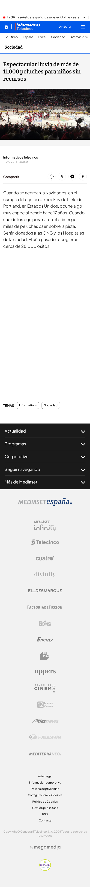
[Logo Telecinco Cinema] (45, 688)
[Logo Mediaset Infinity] (45, 526)
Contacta (45, 820)
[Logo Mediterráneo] (45, 753)
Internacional (79, 37)
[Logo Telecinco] (45, 542)
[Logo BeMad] (45, 656)
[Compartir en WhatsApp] (52, 176)
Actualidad (15, 431)
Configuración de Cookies (45, 795)
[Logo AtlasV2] (45, 721)
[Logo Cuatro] (45, 558)
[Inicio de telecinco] (6, 26)
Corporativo (17, 456)
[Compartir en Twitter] (62, 176)
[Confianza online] (45, 869)
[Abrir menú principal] (83, 26)
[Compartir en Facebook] (83, 176)
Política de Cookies (45, 801)
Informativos (28, 405)
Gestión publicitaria (45, 808)
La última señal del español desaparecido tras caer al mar (46, 17)
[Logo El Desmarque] (45, 590)
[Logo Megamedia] (47, 847)
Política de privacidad (45, 789)
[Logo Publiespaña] (45, 737)
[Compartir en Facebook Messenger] (72, 176)
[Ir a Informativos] (27, 27)
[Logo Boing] (45, 623)
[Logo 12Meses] (45, 705)
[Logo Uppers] (45, 672)
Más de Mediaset (21, 481)
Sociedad (58, 37)
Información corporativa (45, 782)
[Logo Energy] (45, 639)
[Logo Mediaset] (45, 504)
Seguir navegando (22, 469)
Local (42, 37)
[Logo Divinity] (45, 574)
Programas (15, 443)
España (28, 37)
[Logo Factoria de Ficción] (45, 607)
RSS (45, 814)
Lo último (11, 37)
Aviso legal (45, 776)
